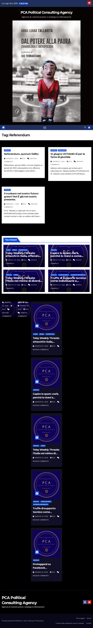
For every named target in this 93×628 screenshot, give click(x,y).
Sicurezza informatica (78, 275)
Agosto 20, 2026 (59, 260)
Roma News (62, 150)
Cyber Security (64, 275)
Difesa (14, 250)
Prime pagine (80, 618)
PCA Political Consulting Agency (46, 12)
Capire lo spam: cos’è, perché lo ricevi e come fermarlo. (65, 255)
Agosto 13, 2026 (59, 285)
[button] (85, 127)
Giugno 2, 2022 (59, 161)
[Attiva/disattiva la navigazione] (45, 127)
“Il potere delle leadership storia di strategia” (69, 623)
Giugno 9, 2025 (12, 158)
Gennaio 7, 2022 (13, 204)
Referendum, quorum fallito (21, 153)
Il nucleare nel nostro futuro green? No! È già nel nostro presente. (21, 196)
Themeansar (39, 621)
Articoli (7, 150)
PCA (24, 158)
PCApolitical (23, 250)
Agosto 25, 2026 (14, 260)
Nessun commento (41, 349)
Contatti (88, 623)
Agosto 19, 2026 (14, 285)
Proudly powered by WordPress (12, 621)
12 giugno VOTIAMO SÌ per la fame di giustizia (67, 155)
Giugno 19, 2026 (41, 572)
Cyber (8, 250)
